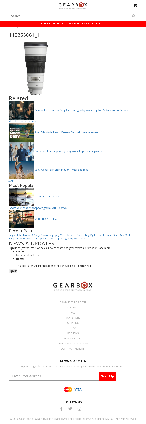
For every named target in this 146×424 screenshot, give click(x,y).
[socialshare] (62, 409)
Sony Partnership (73, 348)
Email (20, 251)
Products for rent (73, 302)
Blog (73, 328)
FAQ (73, 312)
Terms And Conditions (73, 343)
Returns (73, 333)
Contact (73, 307)
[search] (133, 16)
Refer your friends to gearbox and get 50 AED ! (73, 23)
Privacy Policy (73, 338)
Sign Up (107, 376)
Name (20, 258)
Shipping (73, 323)
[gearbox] (135, 5)
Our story (73, 317)
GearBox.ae (26, 418)
